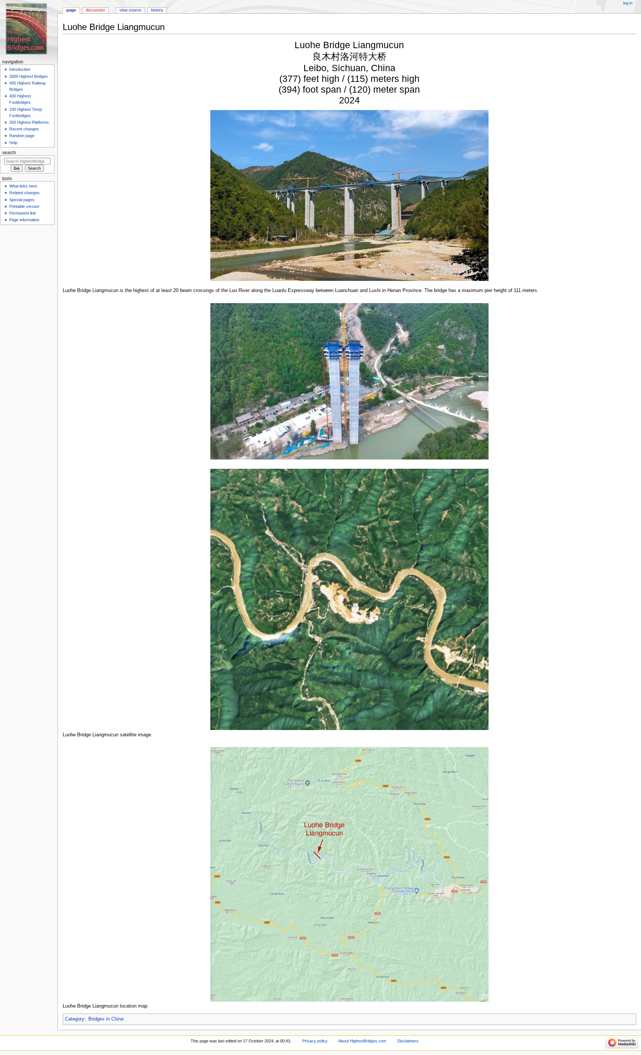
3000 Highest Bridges (28, 76)
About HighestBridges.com (362, 1041)
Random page (21, 135)
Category (74, 1019)
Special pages (21, 200)
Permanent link (22, 213)
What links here (23, 186)
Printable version (24, 206)
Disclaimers (407, 1041)
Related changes (24, 192)
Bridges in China (106, 1019)
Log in (627, 3)
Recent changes (24, 129)
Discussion (95, 10)
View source (130, 10)
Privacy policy (315, 1041)
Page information (24, 220)
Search (9, 152)
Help (13, 142)
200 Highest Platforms (29, 122)
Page (71, 10)
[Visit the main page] (28, 28)
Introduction (19, 69)
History (157, 10)
